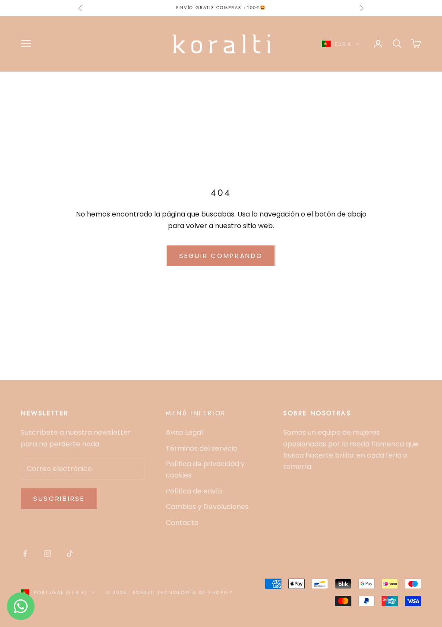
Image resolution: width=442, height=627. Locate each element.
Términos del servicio (201, 448)
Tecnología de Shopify (195, 592)
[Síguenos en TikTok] (70, 553)
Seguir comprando (220, 255)
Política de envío (194, 491)
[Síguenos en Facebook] (25, 553)
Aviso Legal (184, 432)
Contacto (182, 523)
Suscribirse (59, 498)
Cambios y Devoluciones (207, 507)
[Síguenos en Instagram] (47, 553)
